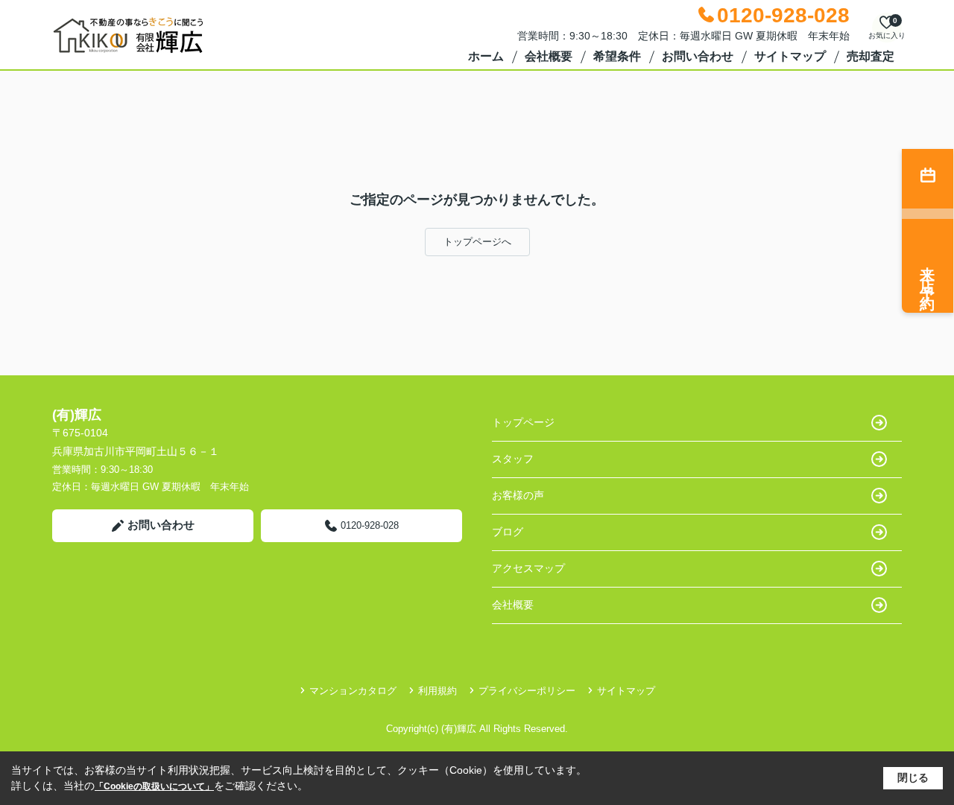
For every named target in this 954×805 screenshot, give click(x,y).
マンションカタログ (353, 690)
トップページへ (477, 241)
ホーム (486, 56)
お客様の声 (518, 495)
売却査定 (870, 56)
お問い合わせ (697, 56)
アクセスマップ (528, 568)
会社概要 (548, 56)
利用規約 (437, 690)
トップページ (523, 422)
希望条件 (617, 56)
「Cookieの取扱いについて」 (154, 786)
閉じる (913, 777)
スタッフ (513, 459)
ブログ (507, 532)
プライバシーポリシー (526, 690)
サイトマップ (790, 56)
